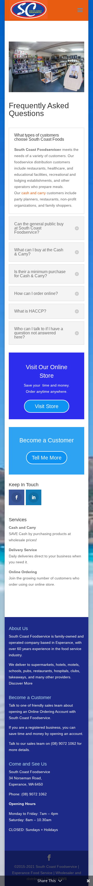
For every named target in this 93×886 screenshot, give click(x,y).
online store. (44, 584)
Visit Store (46, 406)
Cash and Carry (22, 527)
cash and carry (33, 193)
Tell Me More (46, 458)
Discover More (21, 683)
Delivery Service (23, 550)
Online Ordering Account (48, 711)
